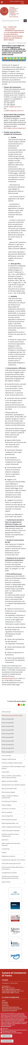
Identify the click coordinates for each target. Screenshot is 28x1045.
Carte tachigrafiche (7, 816)
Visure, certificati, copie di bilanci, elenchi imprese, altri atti (11, 776)
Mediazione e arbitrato (8, 856)
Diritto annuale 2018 (8, 748)
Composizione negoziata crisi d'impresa (13, 860)
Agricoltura (5, 840)
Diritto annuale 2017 (8, 752)
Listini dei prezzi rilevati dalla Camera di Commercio (12, 868)
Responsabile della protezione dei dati (12, 1008)
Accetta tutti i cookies (7, 1041)
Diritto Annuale (10, 28)
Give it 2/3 (21, 704)
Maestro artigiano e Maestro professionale (10, 797)
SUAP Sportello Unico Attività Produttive (13, 785)
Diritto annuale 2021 (8, 737)
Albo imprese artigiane (8, 792)
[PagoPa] (15, 956)
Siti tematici (5, 1004)
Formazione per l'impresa (9, 801)
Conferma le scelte (6, 1036)
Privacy (4, 1000)
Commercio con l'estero (9, 808)
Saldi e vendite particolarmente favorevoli (11, 844)
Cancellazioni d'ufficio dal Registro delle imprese (13, 767)
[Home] (9, 8)
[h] (25, 20)
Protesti (4, 852)
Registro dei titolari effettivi (10, 781)
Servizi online (5, 1005)
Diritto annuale (6, 712)
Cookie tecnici (5, 1028)
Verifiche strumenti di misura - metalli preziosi (11, 835)
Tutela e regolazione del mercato (11, 827)
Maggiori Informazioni (6, 1026)
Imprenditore (12, 27)
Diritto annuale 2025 (8, 723)
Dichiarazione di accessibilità (9, 1010)
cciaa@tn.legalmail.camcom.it (14, 110)
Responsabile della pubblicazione (10, 1007)
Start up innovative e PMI (9, 788)
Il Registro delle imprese (9, 759)
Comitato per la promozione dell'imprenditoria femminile (10, 877)
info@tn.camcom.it (15, 107)
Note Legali (5, 1002)
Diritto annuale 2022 (8, 733)
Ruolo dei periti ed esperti (9, 819)
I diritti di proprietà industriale (11, 830)
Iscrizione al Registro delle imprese (12, 763)
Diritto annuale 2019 (8, 744)
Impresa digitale (6, 805)
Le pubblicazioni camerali (9, 873)
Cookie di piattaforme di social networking (12, 1032)
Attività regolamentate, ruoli (10, 823)
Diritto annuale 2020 (8, 741)
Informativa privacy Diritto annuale (12, 715)
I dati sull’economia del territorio (11, 863)
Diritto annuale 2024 (8, 726)
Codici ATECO (5, 772)
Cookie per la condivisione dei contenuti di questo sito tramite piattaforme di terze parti (14, 1030)
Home (4, 27)
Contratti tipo (6, 849)
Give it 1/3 (19, 704)
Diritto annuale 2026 (8, 719)
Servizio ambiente (7, 812)
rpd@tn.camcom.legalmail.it (16, 128)
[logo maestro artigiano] (15, 931)
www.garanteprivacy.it (9, 678)
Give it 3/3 (23, 704)
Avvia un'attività (6, 755)
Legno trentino (6, 882)
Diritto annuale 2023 (8, 730)
